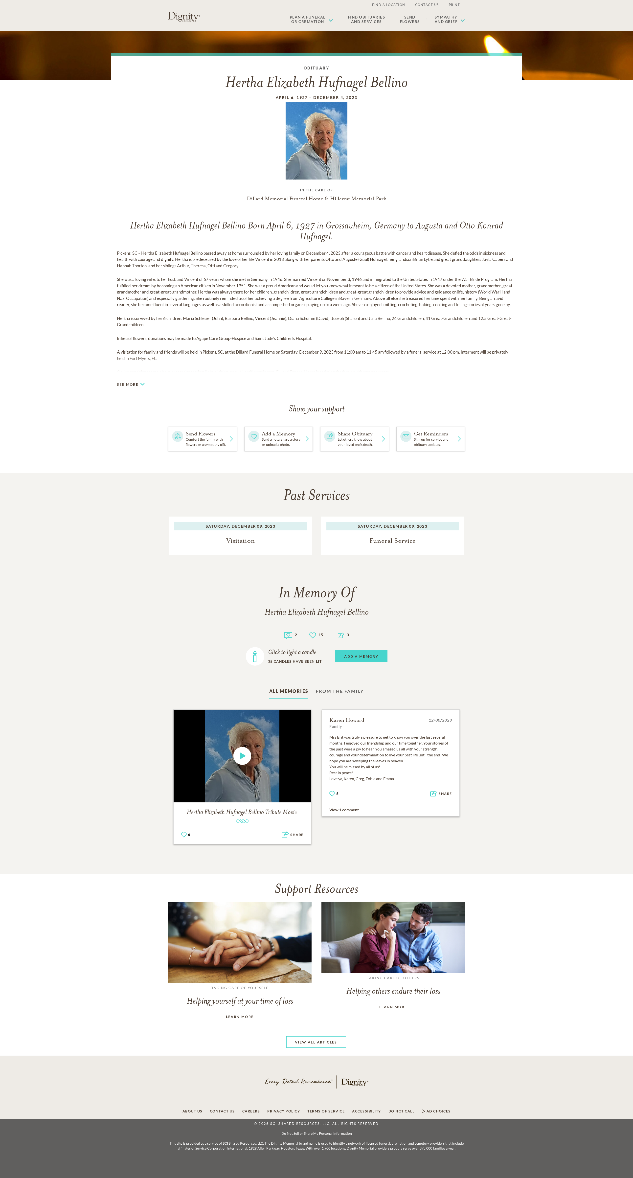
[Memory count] (288, 635)
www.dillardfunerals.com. (252, 372)
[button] (311, 19)
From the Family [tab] (340, 691)
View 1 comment (344, 809)
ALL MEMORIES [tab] (289, 691)
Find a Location (388, 5)
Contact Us (427, 5)
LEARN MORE (240, 1017)
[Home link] (184, 17)
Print (454, 5)
